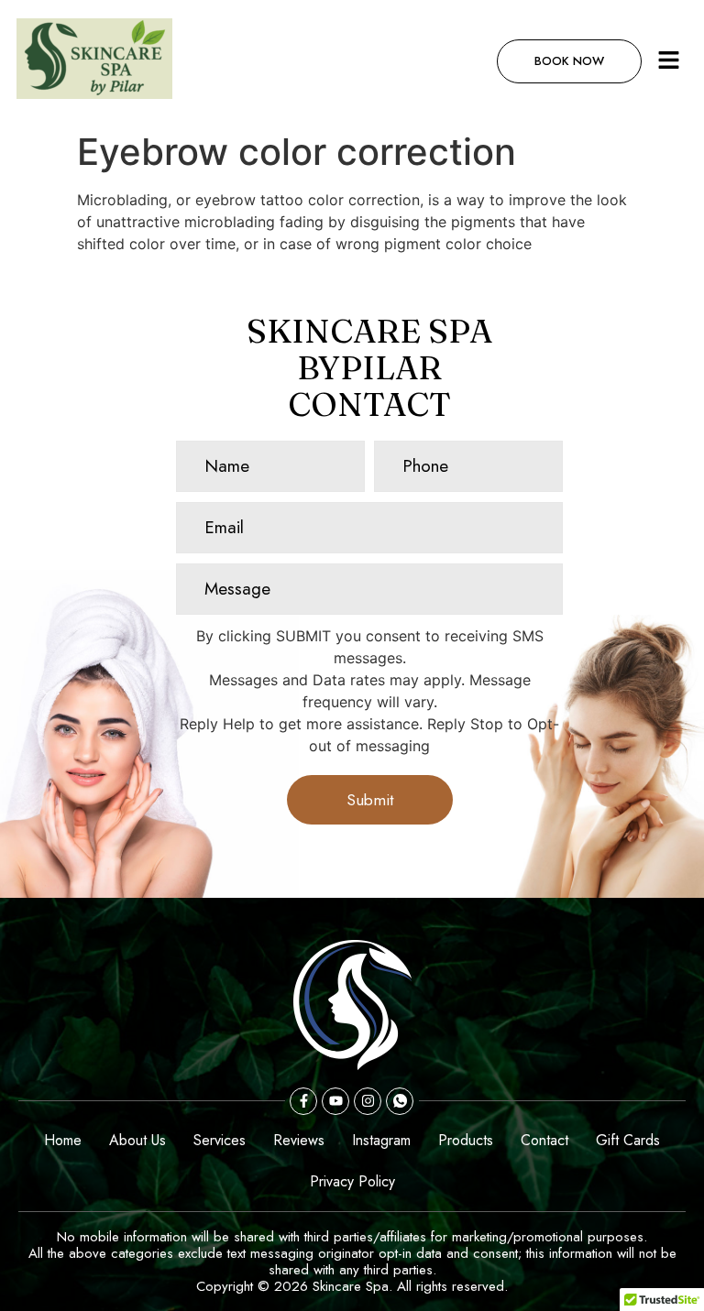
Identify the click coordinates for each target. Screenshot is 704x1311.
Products (465, 1140)
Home (63, 1140)
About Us (137, 1140)
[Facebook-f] (303, 1101)
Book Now (569, 61)
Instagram (381, 1140)
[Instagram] (367, 1101)
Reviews (298, 1140)
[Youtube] (335, 1101)
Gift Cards (628, 1140)
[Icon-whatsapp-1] (399, 1101)
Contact (544, 1140)
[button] (669, 61)
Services (219, 1140)
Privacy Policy (352, 1181)
